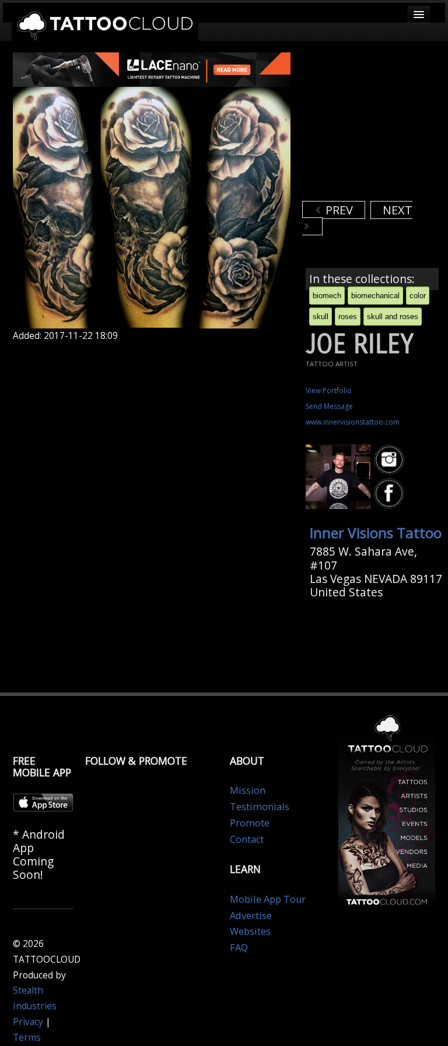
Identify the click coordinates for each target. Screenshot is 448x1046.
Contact (247, 839)
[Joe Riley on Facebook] (391, 494)
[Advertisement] (375, 125)
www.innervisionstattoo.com (353, 422)
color (418, 295)
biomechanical (375, 295)
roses (347, 316)
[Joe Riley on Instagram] (391, 460)
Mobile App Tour (268, 899)
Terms (27, 1037)
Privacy (28, 1022)
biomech (327, 295)
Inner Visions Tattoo (376, 532)
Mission (247, 790)
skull (320, 316)
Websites (250, 931)
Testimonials (259, 806)
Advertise (251, 915)
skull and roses (392, 316)
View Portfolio (329, 390)
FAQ (239, 947)
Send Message (329, 406)
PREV (338, 210)
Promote (250, 823)
